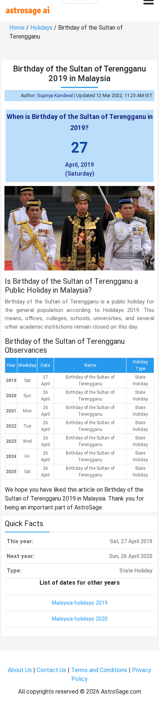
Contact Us (51, 670)
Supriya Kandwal (55, 95)
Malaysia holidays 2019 (80, 602)
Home (17, 27)
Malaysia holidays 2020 (80, 618)
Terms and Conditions (99, 670)
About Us (20, 670)
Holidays (41, 27)
